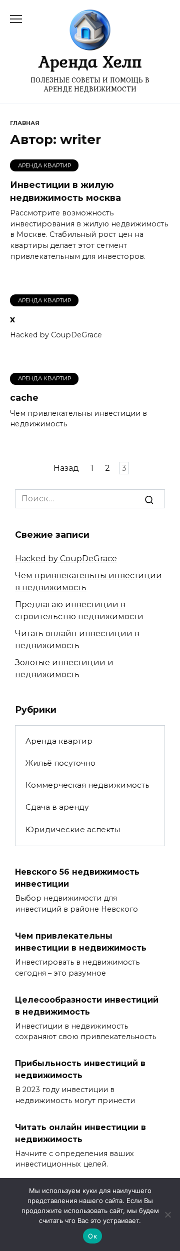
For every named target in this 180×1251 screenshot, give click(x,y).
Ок (92, 1236)
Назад (66, 468)
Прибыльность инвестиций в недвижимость (80, 1069)
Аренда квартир (59, 741)
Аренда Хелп (90, 61)
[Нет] (167, 1215)
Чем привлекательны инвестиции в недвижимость (80, 942)
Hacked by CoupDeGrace (66, 558)
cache (24, 397)
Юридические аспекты (73, 829)
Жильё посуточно (61, 763)
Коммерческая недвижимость (87, 785)
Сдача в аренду (57, 807)
